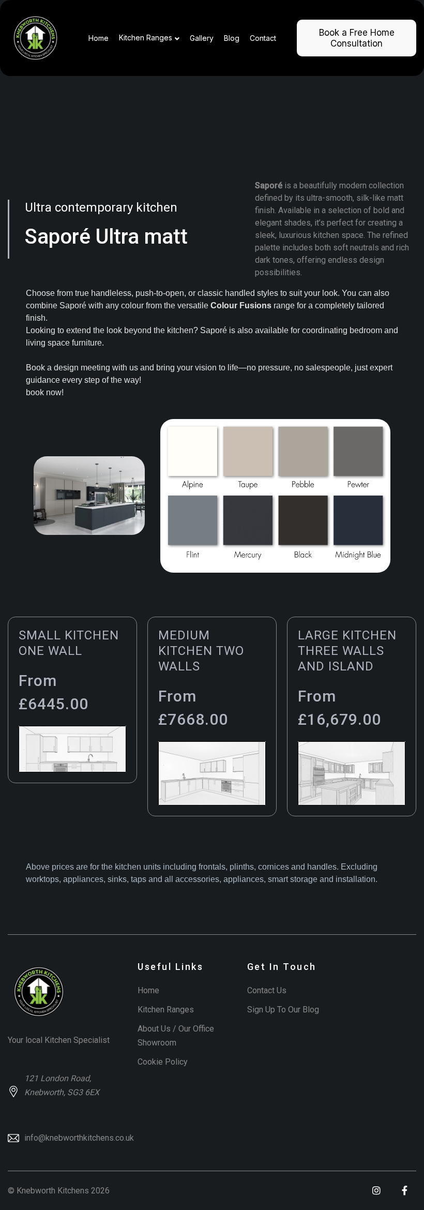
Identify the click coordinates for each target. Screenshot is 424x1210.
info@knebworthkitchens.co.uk (79, 1138)
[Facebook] (404, 1190)
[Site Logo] (35, 38)
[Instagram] (376, 1190)
